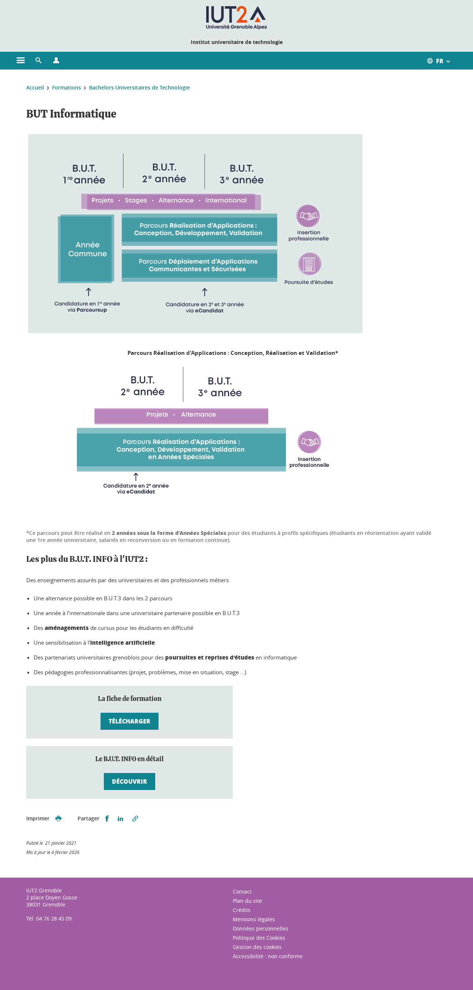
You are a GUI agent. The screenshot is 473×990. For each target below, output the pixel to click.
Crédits (242, 909)
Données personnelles (260, 928)
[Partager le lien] (135, 819)
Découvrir (129, 781)
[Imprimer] (58, 819)
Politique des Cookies (259, 937)
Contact (242, 891)
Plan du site (247, 900)
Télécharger (129, 721)
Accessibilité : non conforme (268, 956)
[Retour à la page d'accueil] (236, 18)
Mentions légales (254, 919)
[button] (38, 60)
